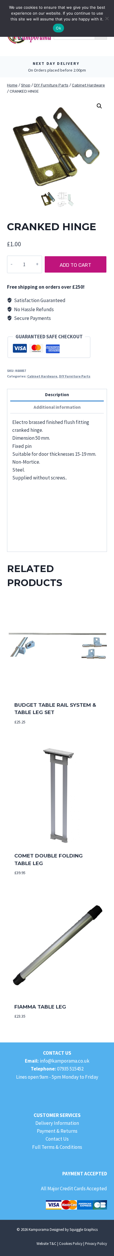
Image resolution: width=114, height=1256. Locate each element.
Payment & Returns (57, 1131)
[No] (107, 18)
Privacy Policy (96, 1243)
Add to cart (75, 265)
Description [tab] (57, 394)
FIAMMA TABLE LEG (40, 1007)
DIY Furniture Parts (74, 376)
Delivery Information (57, 1123)
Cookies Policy (70, 1243)
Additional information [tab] (57, 407)
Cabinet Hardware (42, 376)
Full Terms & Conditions (57, 1147)
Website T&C (46, 1243)
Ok (58, 28)
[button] (99, 106)
